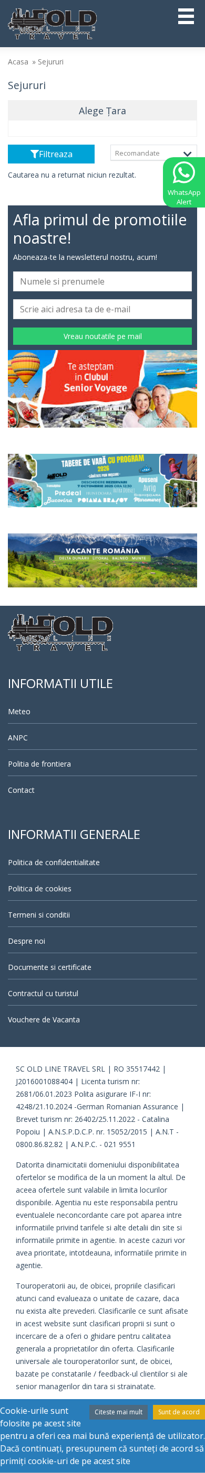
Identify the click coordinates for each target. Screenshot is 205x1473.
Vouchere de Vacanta (44, 1019)
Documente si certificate (49, 967)
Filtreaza (56, 154)
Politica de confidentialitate (54, 862)
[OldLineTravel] (52, 22)
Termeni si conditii (39, 915)
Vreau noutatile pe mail (103, 336)
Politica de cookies (39, 888)
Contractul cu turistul (43, 993)
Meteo (19, 711)
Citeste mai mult (118, 1411)
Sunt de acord (179, 1411)
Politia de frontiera (39, 764)
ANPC (18, 738)
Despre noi (26, 941)
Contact (21, 790)
